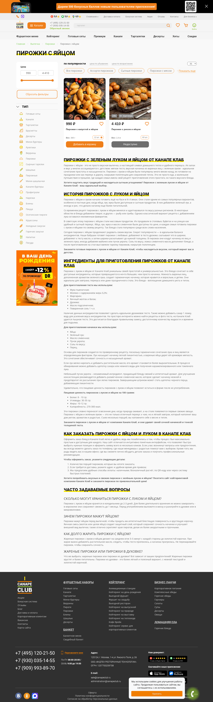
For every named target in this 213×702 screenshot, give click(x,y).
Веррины (31, 153)
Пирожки (31, 158)
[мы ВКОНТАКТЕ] (18, 696)
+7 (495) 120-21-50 (59, 22)
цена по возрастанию (122, 63)
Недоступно (130, 144)
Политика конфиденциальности (92, 695)
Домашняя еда (166, 622)
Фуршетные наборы (78, 582)
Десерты (158, 36)
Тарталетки (138, 36)
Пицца (29, 209)
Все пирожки (74, 70)
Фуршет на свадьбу (119, 599)
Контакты (174, 17)
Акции (149, 17)
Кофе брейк (115, 622)
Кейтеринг (53, 36)
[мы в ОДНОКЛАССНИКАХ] (27, 696)
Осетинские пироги (36, 214)
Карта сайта (24, 627)
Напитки (30, 237)
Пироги (67, 607)
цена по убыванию (99, 63)
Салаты (158, 603)
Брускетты (31, 130)
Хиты (176, 36)
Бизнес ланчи (165, 582)
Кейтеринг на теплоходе (122, 618)
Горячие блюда (163, 628)
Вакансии (23, 620)
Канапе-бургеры (35, 186)
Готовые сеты (77, 36)
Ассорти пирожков (101, 70)
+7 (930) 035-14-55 (59, 25)
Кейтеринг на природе (121, 610)
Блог (20, 608)
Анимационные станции (122, 588)
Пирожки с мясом (161, 70)
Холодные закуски (35, 225)
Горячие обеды (163, 595)
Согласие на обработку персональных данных (92, 698)
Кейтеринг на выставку (121, 614)
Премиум (99, 36)
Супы (157, 607)
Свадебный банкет (73, 639)
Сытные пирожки (131, 70)
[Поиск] (168, 26)
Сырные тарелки (35, 164)
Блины (29, 203)
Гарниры (159, 599)
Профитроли (32, 192)
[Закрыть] (206, 6)
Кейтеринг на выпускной (122, 607)
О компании (91, 17)
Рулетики (31, 147)
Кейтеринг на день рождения (125, 592)
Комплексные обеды (166, 592)
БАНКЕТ (68, 629)
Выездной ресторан (119, 603)
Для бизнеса (190, 17)
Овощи (158, 614)
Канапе (118, 36)
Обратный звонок (60, 28)
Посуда (29, 242)
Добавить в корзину (84, 144)
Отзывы (161, 17)
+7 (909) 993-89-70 (35, 668)
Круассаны (32, 220)
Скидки (192, 36)
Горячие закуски (35, 231)
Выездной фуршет (118, 595)
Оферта (92, 692)
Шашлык (30, 169)
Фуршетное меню (27, 36)
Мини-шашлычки (35, 181)
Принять (157, 693)
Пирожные (31, 175)
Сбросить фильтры (37, 94)
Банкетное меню (72, 635)
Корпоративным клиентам (32, 616)
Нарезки (30, 197)
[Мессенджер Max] (35, 696)
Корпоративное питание (168, 588)
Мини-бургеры (34, 141)
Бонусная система (134, 17)
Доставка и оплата (112, 17)
